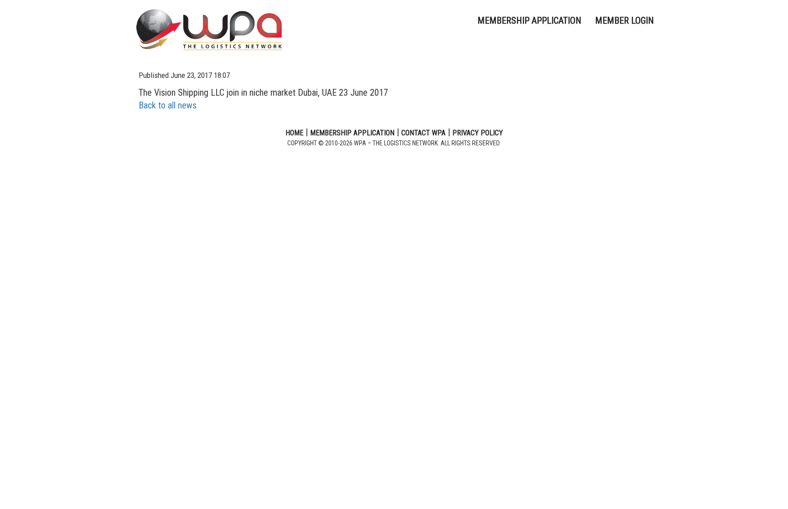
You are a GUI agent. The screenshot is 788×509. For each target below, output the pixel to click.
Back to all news (168, 105)
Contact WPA (423, 133)
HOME (294, 133)
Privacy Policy (477, 133)
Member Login (624, 20)
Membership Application (529, 20)
